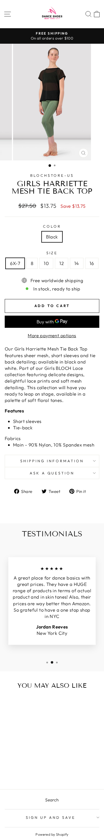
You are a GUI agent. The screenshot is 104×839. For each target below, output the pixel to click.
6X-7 (15, 263)
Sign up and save (50, 817)
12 (61, 263)
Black (52, 237)
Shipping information (52, 461)
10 (46, 263)
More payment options (52, 335)
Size (52, 253)
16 (92, 263)
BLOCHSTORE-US (52, 175)
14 (76, 263)
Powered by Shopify (51, 834)
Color (52, 226)
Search (52, 799)
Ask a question (52, 473)
